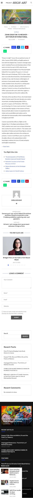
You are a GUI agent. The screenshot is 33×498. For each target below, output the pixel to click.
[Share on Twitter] (22, 47)
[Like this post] (14, 47)
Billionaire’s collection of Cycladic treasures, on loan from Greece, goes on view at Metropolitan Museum (16, 376)
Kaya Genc (6, 146)
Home (6, 27)
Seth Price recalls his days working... (15, 492)
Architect (13, 27)
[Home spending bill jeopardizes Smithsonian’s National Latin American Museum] (4, 471)
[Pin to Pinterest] (26, 47)
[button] (4, 251)
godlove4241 (16, 200)
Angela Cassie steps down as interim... (14, 482)
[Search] (31, 3)
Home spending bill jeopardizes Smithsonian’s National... (14, 472)
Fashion (25, 493)
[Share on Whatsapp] (5, 51)
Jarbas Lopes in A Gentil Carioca (14, 171)
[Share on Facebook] (18, 47)
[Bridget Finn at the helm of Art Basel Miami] (16, 246)
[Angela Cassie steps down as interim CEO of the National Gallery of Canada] (4, 482)
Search (6, 333)
